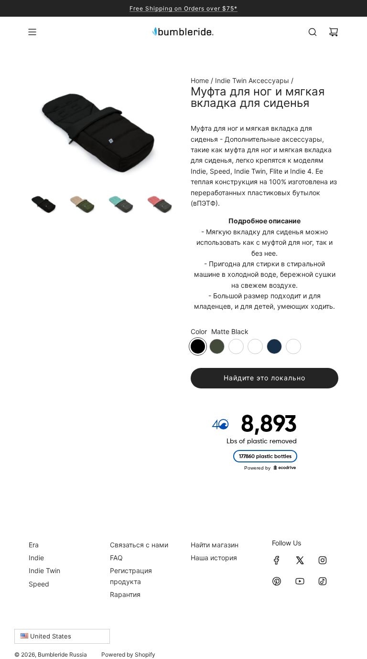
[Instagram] (322, 560)
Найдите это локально (264, 378)
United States (49, 636)
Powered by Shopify (128, 654)
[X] (299, 560)
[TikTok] (322, 581)
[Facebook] (276, 560)
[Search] (312, 31)
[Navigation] (32, 31)
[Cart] (333, 31)
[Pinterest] (276, 581)
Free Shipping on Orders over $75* (183, 8)
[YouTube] (299, 581)
